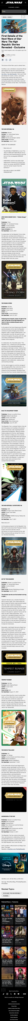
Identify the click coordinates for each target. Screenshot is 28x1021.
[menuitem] (2, 2)
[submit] (25, 2)
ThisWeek (5, 895)
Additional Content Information (14, 1003)
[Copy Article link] (10, 60)
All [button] (4, 11)
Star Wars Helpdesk (14, 1014)
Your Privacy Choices (14, 1019)
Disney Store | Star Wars (14, 1012)
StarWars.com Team (10, 54)
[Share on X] (6, 60)
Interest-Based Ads (14, 1017)
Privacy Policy (14, 1006)
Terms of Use (14, 1001)
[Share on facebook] (3, 60)
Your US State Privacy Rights (14, 1010)
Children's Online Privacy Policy (14, 1008)
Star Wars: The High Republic (11, 893)
